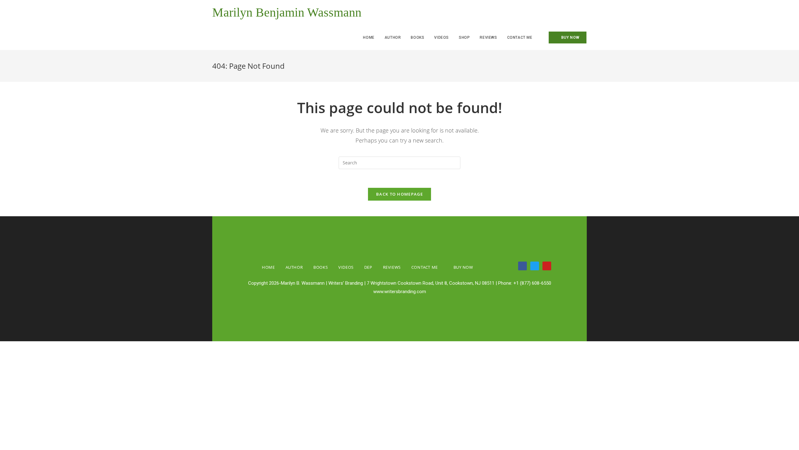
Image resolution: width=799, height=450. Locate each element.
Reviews (392, 267)
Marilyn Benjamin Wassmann (286, 12)
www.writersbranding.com (399, 291)
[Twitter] (534, 266)
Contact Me (424, 267)
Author (294, 267)
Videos (346, 267)
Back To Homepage (399, 194)
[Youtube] (546, 266)
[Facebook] (522, 266)
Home (268, 267)
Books (320, 267)
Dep (368, 267)
